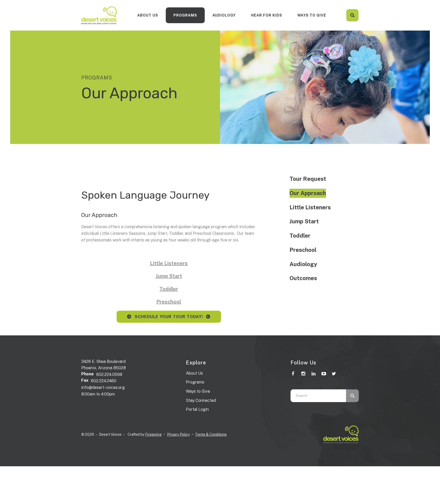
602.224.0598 (109, 374)
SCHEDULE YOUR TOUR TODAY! (168, 316)
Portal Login (197, 409)
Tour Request (308, 178)
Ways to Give (311, 15)
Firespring (153, 434)
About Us (147, 15)
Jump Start (304, 221)
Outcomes (303, 278)
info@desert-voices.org (103, 387)
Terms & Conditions (211, 434)
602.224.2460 (103, 380)
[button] (352, 15)
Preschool (303, 250)
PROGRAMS (185, 15)
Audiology (224, 15)
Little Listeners (310, 207)
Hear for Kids (266, 15)
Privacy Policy (178, 434)
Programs (195, 382)
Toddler (300, 235)
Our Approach (308, 193)
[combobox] (359, 15)
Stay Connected (201, 400)
